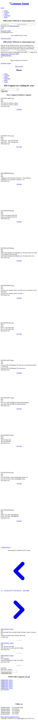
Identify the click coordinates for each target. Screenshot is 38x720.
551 (5, 590)
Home (6, 11)
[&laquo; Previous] (19, 589)
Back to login (19, 66)
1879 (24, 590)
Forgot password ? (14, 26)
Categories (7, 15)
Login (2, 8)
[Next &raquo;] (19, 627)
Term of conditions (10, 717)
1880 (27, 590)
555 (15, 590)
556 (18, 590)
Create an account (6, 38)
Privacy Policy (15, 54)
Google (9, 31)
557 (20, 590)
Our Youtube (15, 712)
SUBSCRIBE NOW (6, 673)
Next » (9, 547)
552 (8, 590)
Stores (6, 14)
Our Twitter (15, 714)
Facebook (3, 31)
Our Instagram (16, 710)
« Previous (4, 547)
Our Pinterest (15, 709)
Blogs (6, 17)
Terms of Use (4, 54)
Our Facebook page (17, 707)
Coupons (6, 12)
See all (27, 677)
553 (10, 590)
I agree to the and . (19, 53)
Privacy (17, 717)
